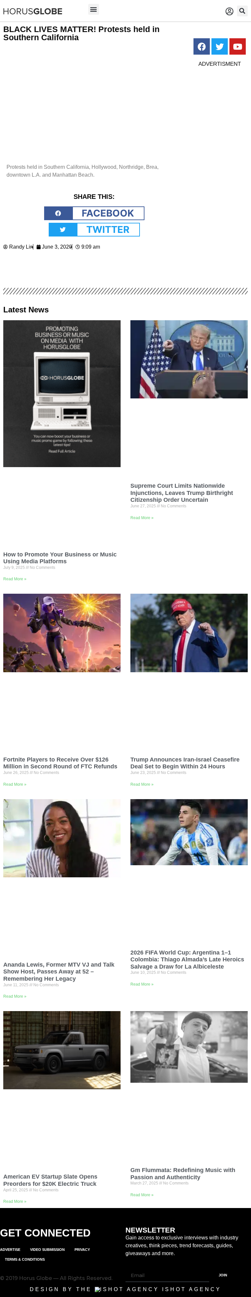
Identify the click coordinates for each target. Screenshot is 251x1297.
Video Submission (47, 1250)
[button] (93, 9)
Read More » (14, 579)
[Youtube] (237, 46)
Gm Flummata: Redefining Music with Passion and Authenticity (182, 1174)
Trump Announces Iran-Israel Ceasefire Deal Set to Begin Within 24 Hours (185, 763)
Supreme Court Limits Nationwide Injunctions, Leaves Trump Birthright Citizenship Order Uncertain (181, 492)
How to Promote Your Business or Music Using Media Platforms (60, 558)
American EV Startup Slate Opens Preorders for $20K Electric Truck (50, 1180)
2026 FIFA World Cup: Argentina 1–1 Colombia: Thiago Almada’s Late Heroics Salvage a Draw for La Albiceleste (187, 959)
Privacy (82, 1250)
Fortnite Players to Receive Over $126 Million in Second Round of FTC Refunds (60, 763)
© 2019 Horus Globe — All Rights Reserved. (56, 1278)
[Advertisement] (220, 171)
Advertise (10, 1250)
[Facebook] (201, 46)
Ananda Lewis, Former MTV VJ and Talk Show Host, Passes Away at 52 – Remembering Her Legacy (58, 971)
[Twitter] (219, 46)
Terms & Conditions (25, 1259)
